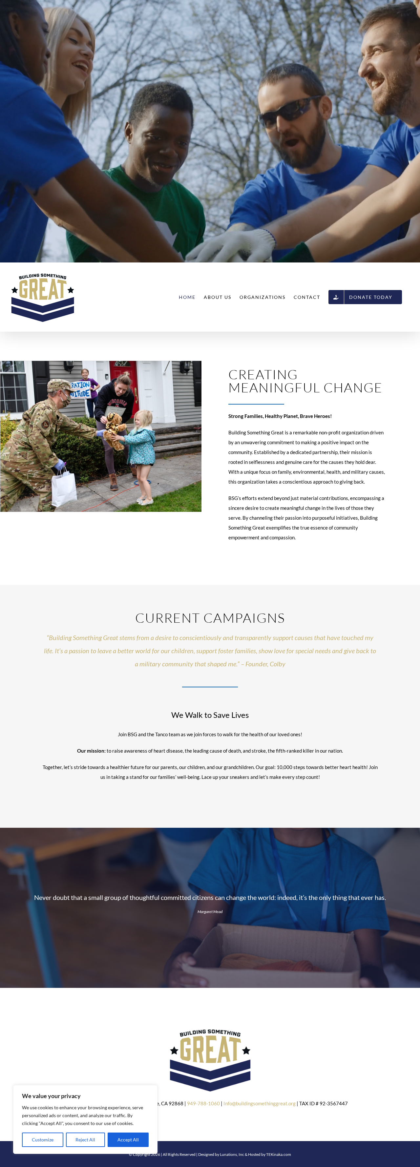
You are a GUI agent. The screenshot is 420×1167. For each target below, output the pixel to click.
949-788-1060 (203, 1103)
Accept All (128, 1139)
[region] (85, 1119)
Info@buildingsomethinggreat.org (260, 1103)
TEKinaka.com (278, 1154)
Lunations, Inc (232, 1154)
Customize (42, 1139)
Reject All (85, 1139)
